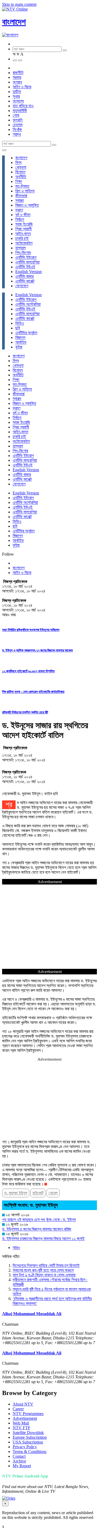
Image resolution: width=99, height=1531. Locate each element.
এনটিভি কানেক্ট (24, 281)
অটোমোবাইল (23, 243)
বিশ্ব (18, 162)
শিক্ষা (18, 181)
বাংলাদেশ (14, 22)
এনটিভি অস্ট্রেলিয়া (28, 304)
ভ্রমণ (19, 210)
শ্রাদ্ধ (17, 134)
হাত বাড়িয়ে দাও (23, 106)
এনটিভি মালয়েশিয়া (27, 262)
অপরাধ (17, 82)
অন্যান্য (18, 101)
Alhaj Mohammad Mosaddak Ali (31, 1313)
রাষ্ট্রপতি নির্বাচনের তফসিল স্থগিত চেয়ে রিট (25, 712)
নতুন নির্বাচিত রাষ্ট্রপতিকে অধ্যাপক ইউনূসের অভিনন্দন (30, 630)
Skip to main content (19, 4)
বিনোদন (20, 172)
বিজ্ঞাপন (20, 337)
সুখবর (16, 96)
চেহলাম (17, 125)
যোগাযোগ (21, 286)
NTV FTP (21, 1428)
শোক (16, 115)
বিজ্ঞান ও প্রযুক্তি (27, 205)
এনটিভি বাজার (24, 276)
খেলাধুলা (20, 167)
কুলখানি (17, 120)
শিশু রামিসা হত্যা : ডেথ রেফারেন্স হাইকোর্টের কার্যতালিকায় (33, 692)
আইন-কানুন (23, 233)
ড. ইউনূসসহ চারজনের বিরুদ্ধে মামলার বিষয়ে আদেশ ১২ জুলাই (43, 1238)
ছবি (17, 328)
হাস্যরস (20, 248)
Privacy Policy (25, 1447)
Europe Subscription (30, 1437)
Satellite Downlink (28, 1432)
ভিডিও (19, 323)
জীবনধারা (21, 195)
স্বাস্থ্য (19, 200)
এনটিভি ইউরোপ (25, 257)
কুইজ (18, 347)
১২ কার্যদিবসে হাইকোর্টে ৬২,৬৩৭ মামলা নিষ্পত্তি (28, 671)
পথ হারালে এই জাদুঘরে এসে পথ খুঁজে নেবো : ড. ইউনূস (39, 1219)
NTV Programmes (28, 1413)
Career (18, 1409)
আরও (16, 1247)
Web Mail (21, 1423)
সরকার (17, 77)
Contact (19, 1456)
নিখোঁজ (17, 129)
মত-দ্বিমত (22, 186)
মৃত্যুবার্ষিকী (20, 110)
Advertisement (25, 1418)
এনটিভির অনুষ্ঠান (26, 332)
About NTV (23, 1404)
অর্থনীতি (20, 176)
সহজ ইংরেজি (24, 224)
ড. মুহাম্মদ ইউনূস (15, 1193)
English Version (28, 271)
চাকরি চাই (22, 238)
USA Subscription (28, 1442)
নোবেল (53, 1193)
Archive (19, 1461)
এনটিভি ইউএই (25, 267)
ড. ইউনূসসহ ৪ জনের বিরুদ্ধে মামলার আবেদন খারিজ (36, 1229)
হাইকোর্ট (37, 1193)
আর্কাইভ (20, 342)
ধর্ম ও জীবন (22, 214)
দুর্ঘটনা (17, 91)
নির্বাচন (19, 219)
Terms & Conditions (29, 1451)
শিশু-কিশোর (23, 252)
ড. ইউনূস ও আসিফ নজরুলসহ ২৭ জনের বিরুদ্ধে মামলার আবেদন (37, 650)
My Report (22, 1466)
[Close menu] (4, 150)
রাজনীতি (18, 72)
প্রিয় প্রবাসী (23, 229)
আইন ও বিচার (22, 87)
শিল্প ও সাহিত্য (25, 191)
